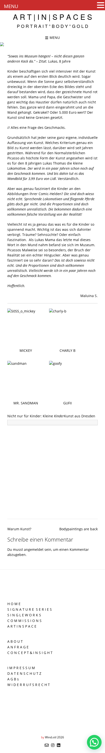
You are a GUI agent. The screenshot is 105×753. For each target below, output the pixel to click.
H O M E (14, 603)
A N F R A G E (18, 647)
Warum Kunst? (19, 529)
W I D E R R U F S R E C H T (28, 684)
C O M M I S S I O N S (24, 620)
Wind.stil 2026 (54, 737)
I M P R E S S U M (21, 667)
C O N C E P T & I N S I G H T (29, 652)
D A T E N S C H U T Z (24, 673)
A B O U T (15, 641)
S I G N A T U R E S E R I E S (29, 609)
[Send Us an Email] (46, 745)
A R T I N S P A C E (21, 626)
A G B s (13, 679)
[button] (100, 5)
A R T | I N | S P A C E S (52, 17)
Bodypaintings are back (78, 529)
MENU (11, 6)
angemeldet (33, 549)
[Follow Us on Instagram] (53, 745)
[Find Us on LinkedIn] (59, 745)
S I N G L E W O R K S (24, 615)
